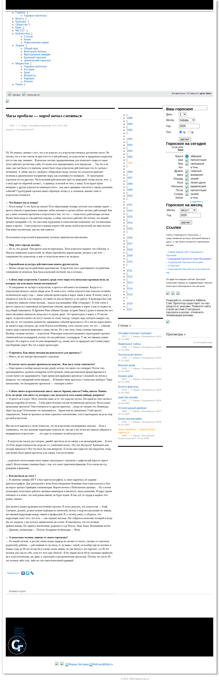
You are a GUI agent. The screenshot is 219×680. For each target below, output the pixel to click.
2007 (130, 243)
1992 (130, 144)
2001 (130, 204)
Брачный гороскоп (35, 57)
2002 (130, 210)
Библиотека (22, 33)
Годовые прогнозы (35, 15)
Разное (28, 81)
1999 (130, 189)
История (29, 69)
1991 (130, 138)
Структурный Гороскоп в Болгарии (186, 262)
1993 (130, 150)
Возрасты (30, 75)
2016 (130, 303)
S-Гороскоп (173, 265)
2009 (130, 255)
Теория (19, 45)
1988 (130, 118)
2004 (130, 222)
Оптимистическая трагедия (134, 333)
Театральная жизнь (130, 354)
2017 (130, 309)
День (169, 114)
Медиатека (22, 63)
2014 (130, 288)
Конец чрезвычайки (130, 418)
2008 (130, 249)
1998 (130, 183)
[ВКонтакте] (23, 573)
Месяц (170, 120)
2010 (130, 261)
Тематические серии (36, 42)
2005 (130, 228)
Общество (21, 24)
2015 (130, 294)
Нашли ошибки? (162, 667)
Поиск (19, 84)
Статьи (28, 36)
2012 (130, 276)
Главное (20, 12)
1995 (130, 162)
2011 (129, 270)
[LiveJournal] (32, 573)
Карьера (29, 78)
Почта (157, 670)
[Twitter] (27, 573)
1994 (130, 156)
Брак (18, 27)
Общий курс (31, 48)
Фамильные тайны (129, 343)
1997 (130, 177)
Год (168, 126)
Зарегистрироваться (200, 90)
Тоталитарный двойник (132, 408)
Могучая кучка (126, 365)
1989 (130, 123)
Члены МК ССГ (129, 670)
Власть (19, 18)
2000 (130, 195)
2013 (130, 282)
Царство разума (128, 397)
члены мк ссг (33, 95)
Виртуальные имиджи (37, 54)
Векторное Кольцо (35, 51)
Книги (27, 39)
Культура (20, 21)
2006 (130, 237)
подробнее (196, 202)
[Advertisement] (83, 605)
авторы (16, 95)
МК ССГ (20, 30)
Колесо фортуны (128, 386)
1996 (130, 171)
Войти (180, 90)
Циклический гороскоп (37, 60)
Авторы (125, 667)
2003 (130, 216)
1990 (130, 129)
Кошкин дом (125, 376)
